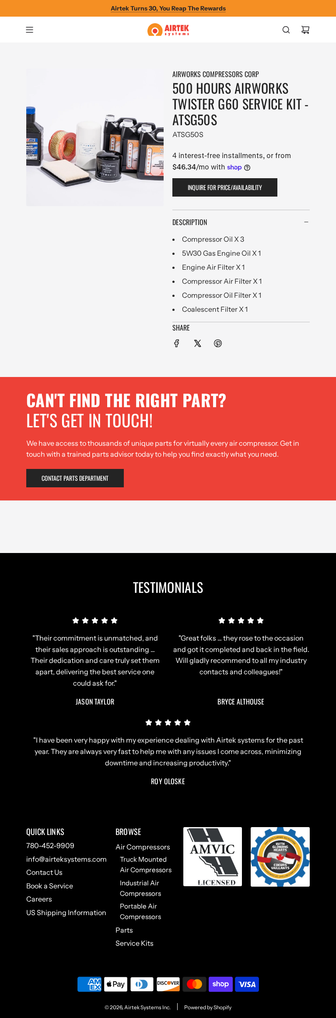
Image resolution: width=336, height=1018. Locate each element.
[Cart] (305, 29)
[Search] (286, 29)
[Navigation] (29, 29)
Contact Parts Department (75, 478)
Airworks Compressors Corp (215, 74)
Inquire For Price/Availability (225, 187)
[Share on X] (197, 345)
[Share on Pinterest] (218, 345)
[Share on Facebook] (176, 345)
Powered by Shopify (207, 1007)
